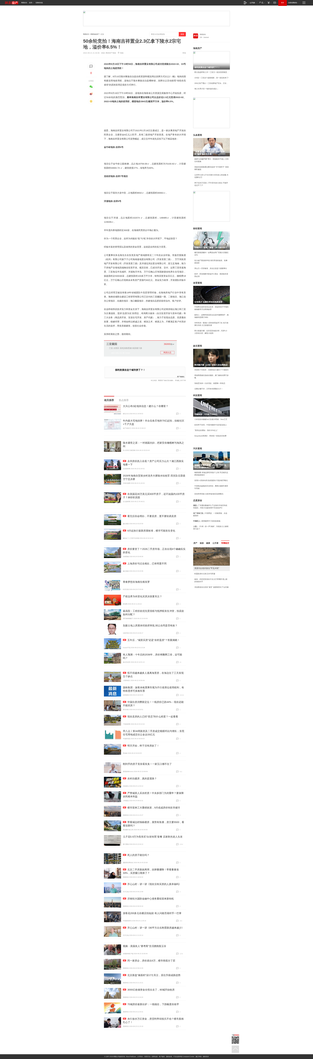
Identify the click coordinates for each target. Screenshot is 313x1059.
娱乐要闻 (197, 346)
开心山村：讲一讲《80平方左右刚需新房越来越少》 (155, 927)
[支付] (269, 2)
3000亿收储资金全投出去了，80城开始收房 (151, 989)
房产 (195, 543)
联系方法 (147, 1056)
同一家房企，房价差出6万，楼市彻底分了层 (151, 960)
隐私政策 (169, 1056)
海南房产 (197, 48)
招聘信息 (155, 1056)
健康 (208, 543)
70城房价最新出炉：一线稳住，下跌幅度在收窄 (153, 1004)
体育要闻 (197, 283)
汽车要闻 (197, 448)
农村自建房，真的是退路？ (142, 778)
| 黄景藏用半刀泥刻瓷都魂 (206, 521)
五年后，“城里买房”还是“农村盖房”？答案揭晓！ (153, 640)
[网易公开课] (253, 2)
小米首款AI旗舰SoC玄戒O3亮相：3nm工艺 (210, 419)
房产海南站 (180, 376)
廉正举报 (198, 1056)
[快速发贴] (91, 66)
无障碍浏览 (39, 3)
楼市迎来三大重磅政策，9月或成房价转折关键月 (153, 807)
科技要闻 (197, 395)
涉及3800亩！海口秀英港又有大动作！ (209, 590)
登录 (282, 3)
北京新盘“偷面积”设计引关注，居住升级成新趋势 (153, 975)
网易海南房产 (95, 34)
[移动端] (245, 2)
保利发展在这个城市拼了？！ (130, 370)
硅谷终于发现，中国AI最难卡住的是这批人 (210, 425)
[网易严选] (261, 2)
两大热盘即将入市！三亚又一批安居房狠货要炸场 (211, 72)
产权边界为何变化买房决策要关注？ (142, 596)
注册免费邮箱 (292, 3)
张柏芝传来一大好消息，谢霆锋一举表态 (209, 383)
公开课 (215, 543)
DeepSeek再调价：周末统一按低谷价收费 (210, 436)
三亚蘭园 (111, 344)
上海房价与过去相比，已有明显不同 (147, 563)
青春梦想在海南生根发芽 (136, 582)
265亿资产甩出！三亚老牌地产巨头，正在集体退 (211, 83)
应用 (30, 3)
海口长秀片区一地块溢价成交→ (206, 89)
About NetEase (131, 1056)
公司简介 (140, 1056)
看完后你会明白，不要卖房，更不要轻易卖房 (151, 516)
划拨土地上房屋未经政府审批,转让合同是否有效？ (150, 625)
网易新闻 (203, 34)
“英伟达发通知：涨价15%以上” (206, 430)
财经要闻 (197, 228)
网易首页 (24, 3)
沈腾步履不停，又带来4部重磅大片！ (208, 389)
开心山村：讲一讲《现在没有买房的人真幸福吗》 (154, 884)
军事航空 (225, 543)
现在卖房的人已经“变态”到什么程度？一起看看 (152, 716)
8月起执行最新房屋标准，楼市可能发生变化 (151, 530)
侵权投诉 (206, 1056)
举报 (184, 53)
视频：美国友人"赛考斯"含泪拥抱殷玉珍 (144, 946)
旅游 (202, 543)
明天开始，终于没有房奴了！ (143, 745)
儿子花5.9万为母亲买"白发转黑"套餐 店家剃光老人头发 (153, 836)
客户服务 (162, 1056)
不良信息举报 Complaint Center (183, 1056)
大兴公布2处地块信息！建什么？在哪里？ (145, 406)
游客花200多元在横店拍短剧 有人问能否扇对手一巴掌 (152, 913)
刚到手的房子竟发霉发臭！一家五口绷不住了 (147, 764)
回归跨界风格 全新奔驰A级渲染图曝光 (208, 494)
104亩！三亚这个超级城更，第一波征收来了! (211, 78)
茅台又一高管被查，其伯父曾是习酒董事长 (210, 268)
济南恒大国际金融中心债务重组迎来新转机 (150, 898)
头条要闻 (197, 135)
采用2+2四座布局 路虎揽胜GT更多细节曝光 (211, 480)
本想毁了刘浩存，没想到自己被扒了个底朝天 (211, 370)
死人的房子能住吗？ (138, 855)
